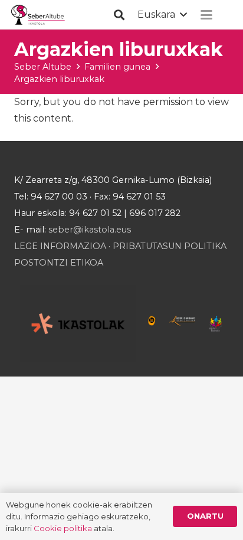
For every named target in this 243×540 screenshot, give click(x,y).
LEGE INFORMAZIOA (60, 246)
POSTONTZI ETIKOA (58, 262)
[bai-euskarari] (151, 323)
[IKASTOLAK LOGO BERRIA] (78, 323)
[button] (119, 14)
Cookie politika (63, 528)
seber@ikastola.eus (89, 229)
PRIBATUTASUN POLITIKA (169, 246)
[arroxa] (38, 15)
